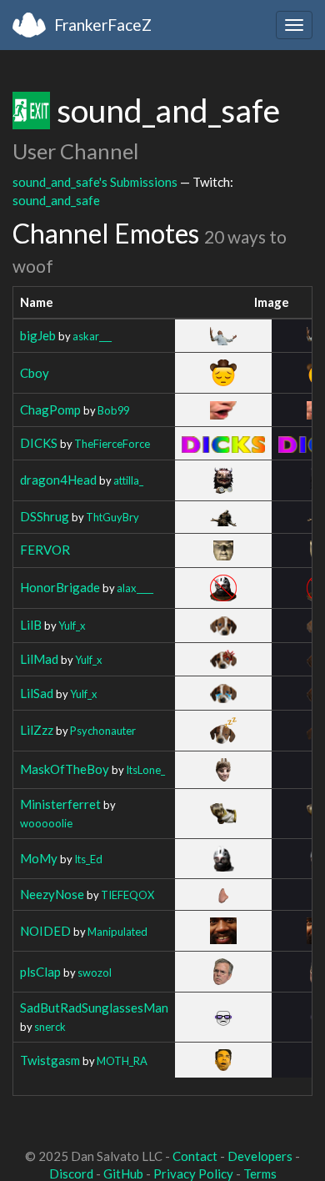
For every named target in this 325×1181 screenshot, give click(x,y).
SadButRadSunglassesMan (94, 1007)
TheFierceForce (112, 443)
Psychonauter (103, 730)
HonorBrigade (60, 587)
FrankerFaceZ (103, 24)
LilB (31, 624)
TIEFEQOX (127, 895)
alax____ (135, 588)
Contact (195, 1155)
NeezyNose (52, 894)
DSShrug (44, 516)
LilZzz (36, 729)
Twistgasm (50, 1060)
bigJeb (38, 335)
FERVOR (45, 549)
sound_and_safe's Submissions (95, 181)
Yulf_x (72, 625)
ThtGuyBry (112, 517)
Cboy (34, 372)
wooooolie (46, 823)
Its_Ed (88, 859)
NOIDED (45, 930)
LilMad (39, 658)
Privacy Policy (193, 1173)
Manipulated (118, 931)
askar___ (92, 336)
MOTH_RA (122, 1061)
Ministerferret (60, 804)
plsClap (40, 971)
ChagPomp (50, 409)
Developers (260, 1155)
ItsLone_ (145, 769)
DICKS (39, 442)
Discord (71, 1173)
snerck (50, 1026)
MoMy (39, 858)
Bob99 (113, 410)
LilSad (36, 693)
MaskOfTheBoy (64, 768)
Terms (260, 1173)
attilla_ (128, 480)
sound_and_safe (56, 200)
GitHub (123, 1173)
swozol (95, 972)
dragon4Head (58, 479)
